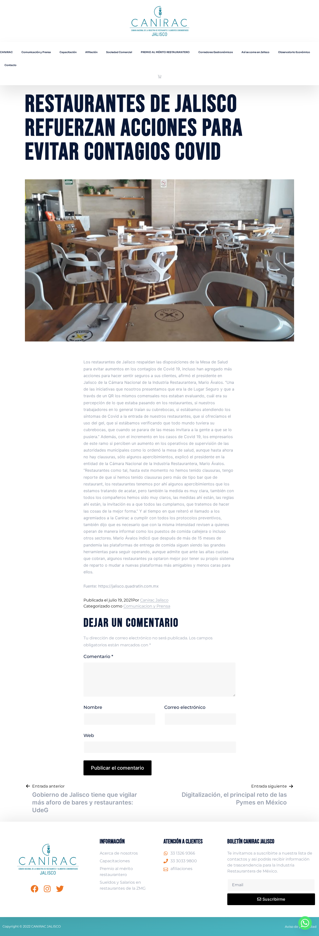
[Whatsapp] (305, 923)
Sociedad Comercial (119, 52)
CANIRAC (6, 52)
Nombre (92, 707)
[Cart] (159, 76)
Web (88, 735)
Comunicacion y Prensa (146, 606)
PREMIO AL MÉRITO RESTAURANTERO (165, 52)
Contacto (10, 65)
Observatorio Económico (294, 52)
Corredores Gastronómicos (215, 52)
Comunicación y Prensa (36, 52)
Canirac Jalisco (154, 600)
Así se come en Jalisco (255, 52)
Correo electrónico (184, 707)
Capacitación (68, 52)
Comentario (98, 656)
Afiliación (91, 52)
